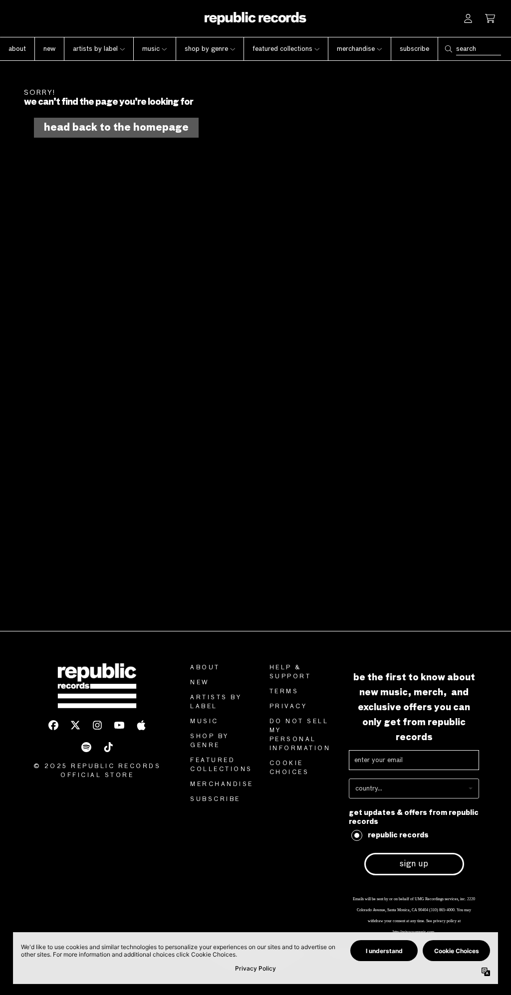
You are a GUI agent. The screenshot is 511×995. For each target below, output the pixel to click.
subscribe (215, 799)
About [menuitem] (17, 48)
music (204, 722)
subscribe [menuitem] (414, 48)
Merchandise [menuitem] (356, 48)
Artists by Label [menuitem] (95, 48)
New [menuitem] (49, 48)
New (200, 683)
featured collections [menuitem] (282, 48)
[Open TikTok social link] (108, 747)
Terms (284, 692)
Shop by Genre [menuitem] (206, 48)
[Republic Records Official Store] (256, 18)
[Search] (448, 48)
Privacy (288, 707)
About (205, 668)
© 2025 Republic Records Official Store (97, 771)
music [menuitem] (151, 48)
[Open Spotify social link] (86, 747)
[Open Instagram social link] (97, 725)
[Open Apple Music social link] (141, 725)
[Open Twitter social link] (75, 725)
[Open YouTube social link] (119, 725)
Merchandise (222, 785)
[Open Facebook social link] (53, 725)
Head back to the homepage (116, 128)
